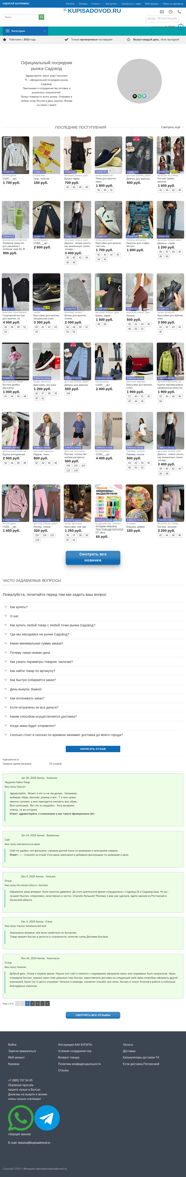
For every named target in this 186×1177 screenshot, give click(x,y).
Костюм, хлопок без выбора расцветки (75, 456)
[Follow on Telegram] (144, 96)
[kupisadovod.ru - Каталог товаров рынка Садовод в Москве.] (93, 17)
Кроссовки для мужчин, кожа (170, 317)
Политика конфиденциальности (79, 1064)
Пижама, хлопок (135, 454)
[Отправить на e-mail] (135, 96)
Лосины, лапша (41, 526)
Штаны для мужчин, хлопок (75, 317)
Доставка (129, 1051)
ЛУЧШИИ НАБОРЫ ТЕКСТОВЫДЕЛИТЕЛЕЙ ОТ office (109, 529)
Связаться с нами (131, 3)
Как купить (111, 3)
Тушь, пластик (41, 178)
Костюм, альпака (166, 526)
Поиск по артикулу (173, 3)
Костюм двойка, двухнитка (11, 386)
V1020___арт (103, 385)
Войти (12, 1044)
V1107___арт (10, 178)
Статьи (95, 3)
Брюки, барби (71, 178)
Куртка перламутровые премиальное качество (170, 386)
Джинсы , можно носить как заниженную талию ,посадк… (77, 246)
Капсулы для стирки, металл (138, 245)
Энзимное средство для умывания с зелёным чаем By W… (15, 246)
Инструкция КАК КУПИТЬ (75, 1044)
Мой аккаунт (152, 3)
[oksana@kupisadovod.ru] (162, 12)
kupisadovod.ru (11, 759)
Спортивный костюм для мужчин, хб (14, 317)
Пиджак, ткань (41, 454)
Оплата (128, 1044)
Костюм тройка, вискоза (166, 180)
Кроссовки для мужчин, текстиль (109, 245)
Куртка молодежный (14, 454)
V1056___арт (40, 243)
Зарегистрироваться (22, 1051)
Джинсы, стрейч (166, 243)
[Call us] (139, 96)
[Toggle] (6, 606)
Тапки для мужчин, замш (106, 180)
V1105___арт (10, 526)
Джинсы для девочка (138, 178)
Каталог (70, 3)
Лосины (130, 315)
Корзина (13, 1064)
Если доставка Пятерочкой (141, 1064)
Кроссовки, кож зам (75, 526)
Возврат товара (68, 1057)
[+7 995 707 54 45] (179, 12)
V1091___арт (103, 454)
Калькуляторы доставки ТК (141, 1057)
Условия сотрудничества (74, 1051)
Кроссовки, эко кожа (44, 385)
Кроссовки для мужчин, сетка (139, 386)
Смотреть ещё (170, 127)
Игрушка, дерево (135, 526)
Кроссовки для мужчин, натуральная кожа (46, 317)
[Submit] (41, 17)
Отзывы (83, 3)
